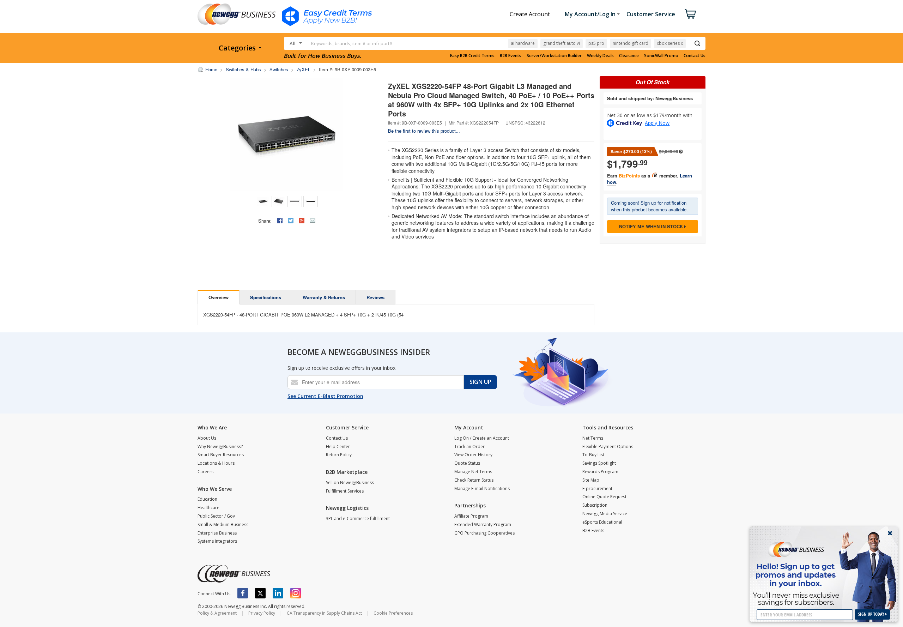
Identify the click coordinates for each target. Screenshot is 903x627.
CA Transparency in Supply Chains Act (324, 613)
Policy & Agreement (217, 613)
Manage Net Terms (473, 472)
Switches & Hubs (243, 69)
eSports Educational (602, 522)
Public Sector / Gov (216, 516)
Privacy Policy (261, 613)
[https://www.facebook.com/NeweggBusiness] (242, 593)
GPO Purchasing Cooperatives (484, 533)
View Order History (473, 455)
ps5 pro (596, 43)
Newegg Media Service (604, 514)
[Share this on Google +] (301, 220)
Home (211, 69)
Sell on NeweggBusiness (350, 483)
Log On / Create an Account (481, 438)
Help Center (338, 447)
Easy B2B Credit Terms (472, 56)
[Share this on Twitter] (290, 220)
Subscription (594, 505)
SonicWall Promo (661, 56)
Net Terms (592, 438)
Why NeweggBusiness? (220, 447)
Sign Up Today (871, 614)
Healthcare (208, 508)
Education (207, 499)
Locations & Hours (216, 463)
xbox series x (670, 43)
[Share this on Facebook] (280, 220)
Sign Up (480, 382)
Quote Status (467, 463)
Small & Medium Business (223, 524)
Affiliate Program (471, 516)
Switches (278, 69)
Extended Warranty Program (482, 524)
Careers (205, 472)
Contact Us (694, 56)
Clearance (629, 56)
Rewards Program (600, 472)
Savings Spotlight (599, 463)
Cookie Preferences (393, 613)
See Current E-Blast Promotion (325, 396)
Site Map (590, 480)
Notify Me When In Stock (651, 226)
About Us (207, 438)
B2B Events (510, 56)
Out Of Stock (652, 82)
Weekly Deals (600, 56)
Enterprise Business (217, 533)
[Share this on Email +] (312, 220)
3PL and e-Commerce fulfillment (358, 519)
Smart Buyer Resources (221, 455)
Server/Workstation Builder (554, 56)
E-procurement (597, 489)
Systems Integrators (217, 541)
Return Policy (339, 455)
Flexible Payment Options (607, 447)
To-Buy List (593, 455)
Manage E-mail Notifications (482, 489)
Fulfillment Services (345, 491)
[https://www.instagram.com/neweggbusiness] (295, 593)
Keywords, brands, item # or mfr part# (351, 43)
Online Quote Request (604, 497)
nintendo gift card (630, 43)
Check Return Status (473, 480)
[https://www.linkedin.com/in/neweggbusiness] (278, 593)
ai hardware (523, 43)
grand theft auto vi (561, 43)
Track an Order (469, 447)
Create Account (530, 14)
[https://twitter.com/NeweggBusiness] (260, 593)
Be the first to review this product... (424, 130)
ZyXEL (303, 69)
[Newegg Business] (234, 574)
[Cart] (690, 14)
